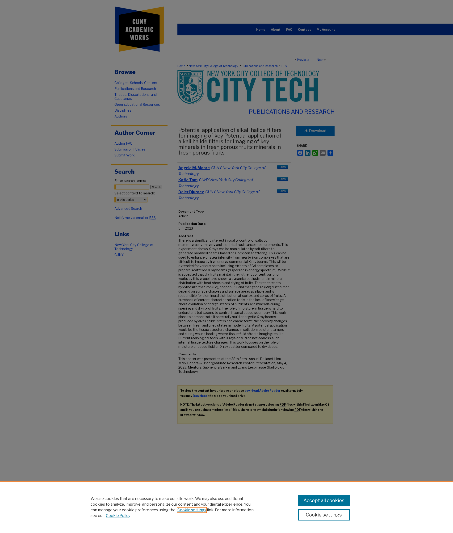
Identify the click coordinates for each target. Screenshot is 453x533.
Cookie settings (191, 510)
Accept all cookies (323, 500)
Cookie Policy (118, 515)
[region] (226, 507)
